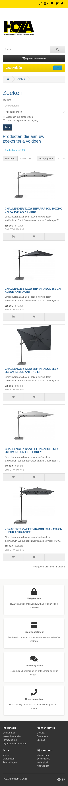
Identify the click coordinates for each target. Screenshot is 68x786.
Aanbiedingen (10, 762)
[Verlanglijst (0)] (52, 3)
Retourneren (43, 736)
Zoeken (21, 79)
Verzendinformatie (12, 736)
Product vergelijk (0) (15, 150)
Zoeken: (7, 100)
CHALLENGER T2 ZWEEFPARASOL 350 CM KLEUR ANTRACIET (33, 290)
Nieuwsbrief (43, 766)
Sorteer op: (10, 158)
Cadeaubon (9, 758)
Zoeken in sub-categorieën (19, 117)
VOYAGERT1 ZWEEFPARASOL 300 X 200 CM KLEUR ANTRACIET (34, 531)
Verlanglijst (42, 762)
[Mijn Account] (46, 3)
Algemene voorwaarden (14, 743)
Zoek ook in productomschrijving (22, 120)
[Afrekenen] (62, 3)
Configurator (9, 732)
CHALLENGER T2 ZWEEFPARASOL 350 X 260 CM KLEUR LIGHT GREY (32, 450)
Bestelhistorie (43, 758)
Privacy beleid (10, 740)
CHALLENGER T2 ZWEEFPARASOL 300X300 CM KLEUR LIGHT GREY (33, 210)
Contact (40, 732)
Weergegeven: (46, 158)
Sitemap (41, 740)
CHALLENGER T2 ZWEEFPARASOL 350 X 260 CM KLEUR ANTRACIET (32, 370)
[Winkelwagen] (57, 3)
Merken (6, 755)
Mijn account (43, 755)
